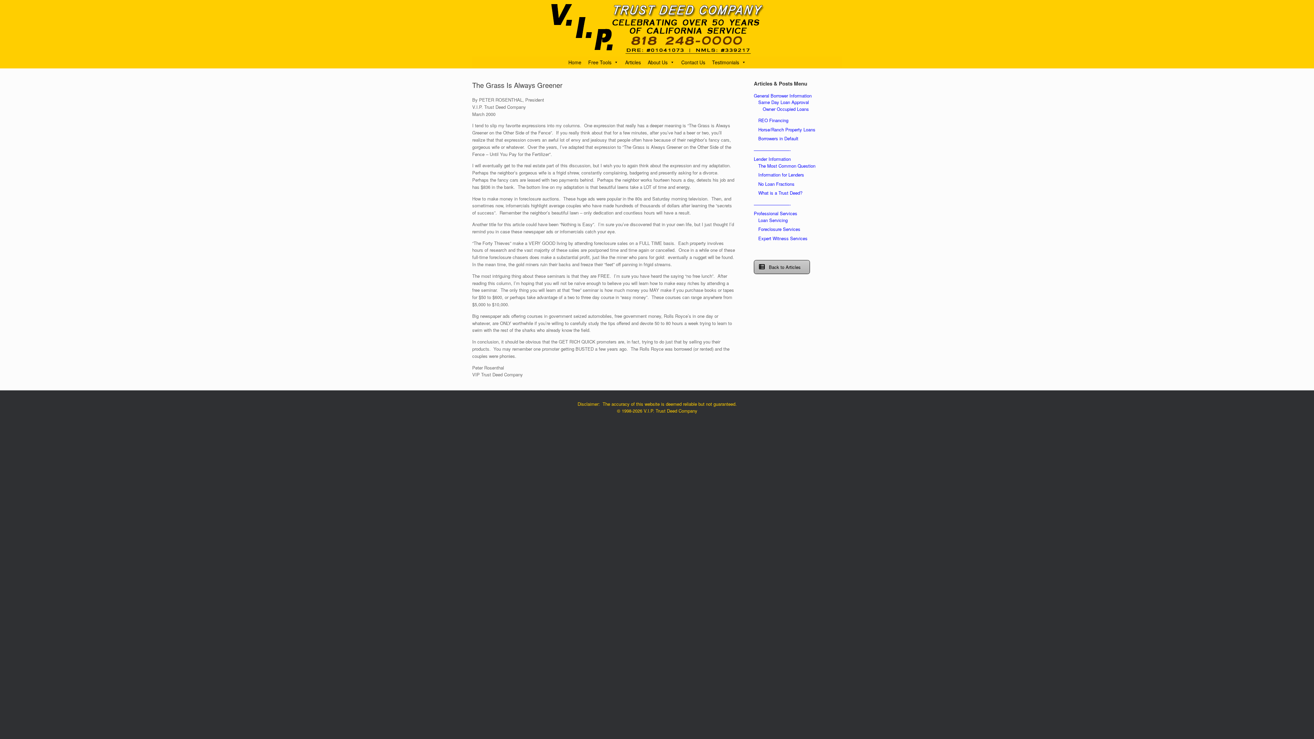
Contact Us (693, 62)
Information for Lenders (781, 174)
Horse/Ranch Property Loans (786, 129)
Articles (633, 62)
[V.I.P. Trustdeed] (657, 28)
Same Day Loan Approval (783, 102)
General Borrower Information (783, 95)
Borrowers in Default (778, 138)
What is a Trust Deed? (780, 193)
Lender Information (772, 159)
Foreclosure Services (779, 229)
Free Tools (599, 62)
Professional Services (775, 213)
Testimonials (725, 62)
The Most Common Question (786, 166)
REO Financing (773, 120)
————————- (772, 150)
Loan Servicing (773, 220)
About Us (658, 62)
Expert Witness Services (783, 238)
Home (574, 62)
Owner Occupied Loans (786, 109)
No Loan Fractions (776, 184)
